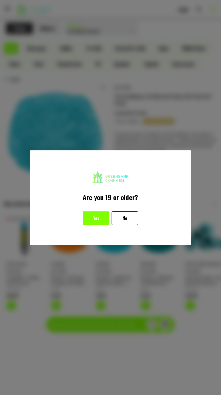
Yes (96, 218)
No (125, 218)
